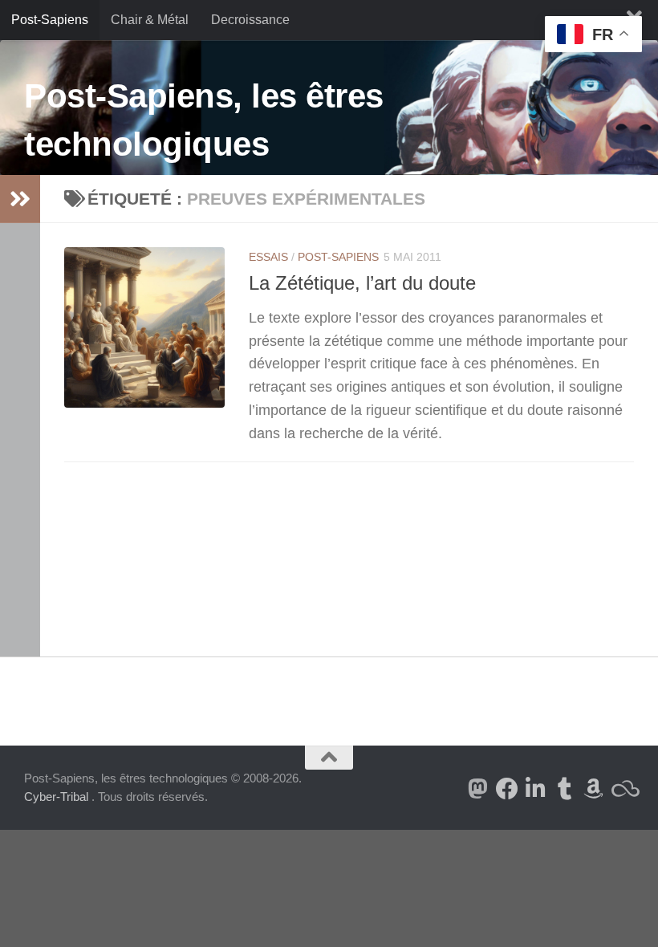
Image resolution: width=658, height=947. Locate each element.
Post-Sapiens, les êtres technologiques (204, 120)
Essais (268, 256)
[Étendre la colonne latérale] (20, 199)
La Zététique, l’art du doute (362, 283)
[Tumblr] (565, 789)
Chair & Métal (150, 19)
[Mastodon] (478, 789)
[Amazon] (594, 789)
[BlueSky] (622, 789)
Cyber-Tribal (56, 796)
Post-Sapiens (49, 19)
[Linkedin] (536, 789)
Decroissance (250, 19)
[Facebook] (507, 789)
